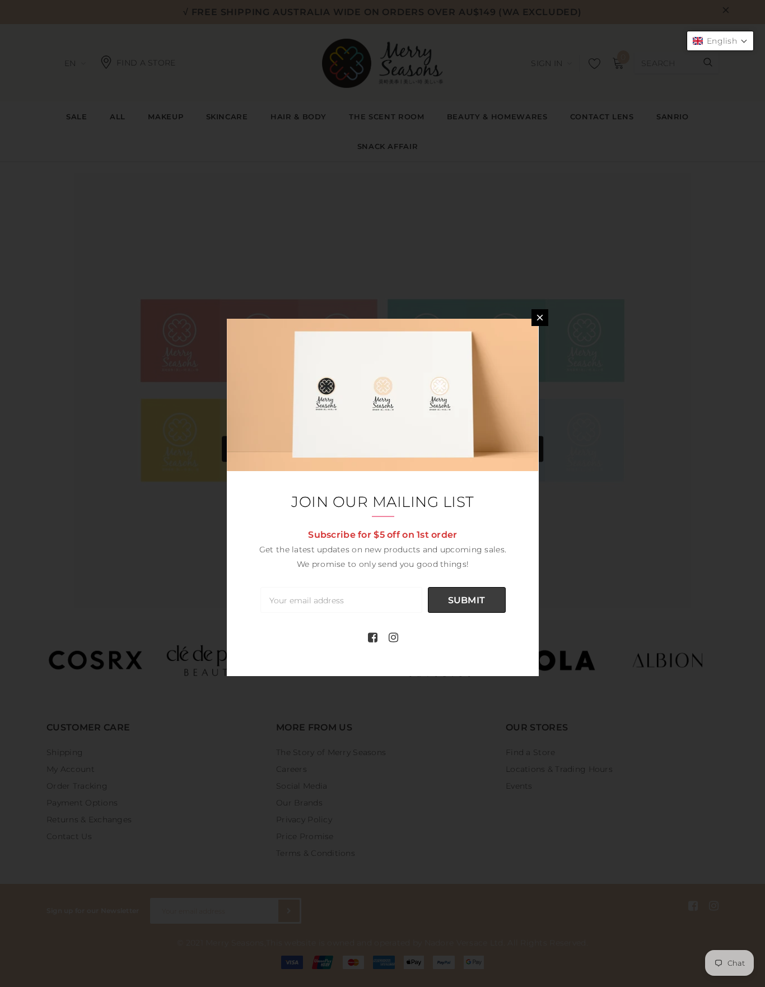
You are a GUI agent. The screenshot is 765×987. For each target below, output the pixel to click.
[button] (720, 40)
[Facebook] (372, 637)
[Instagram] (393, 637)
